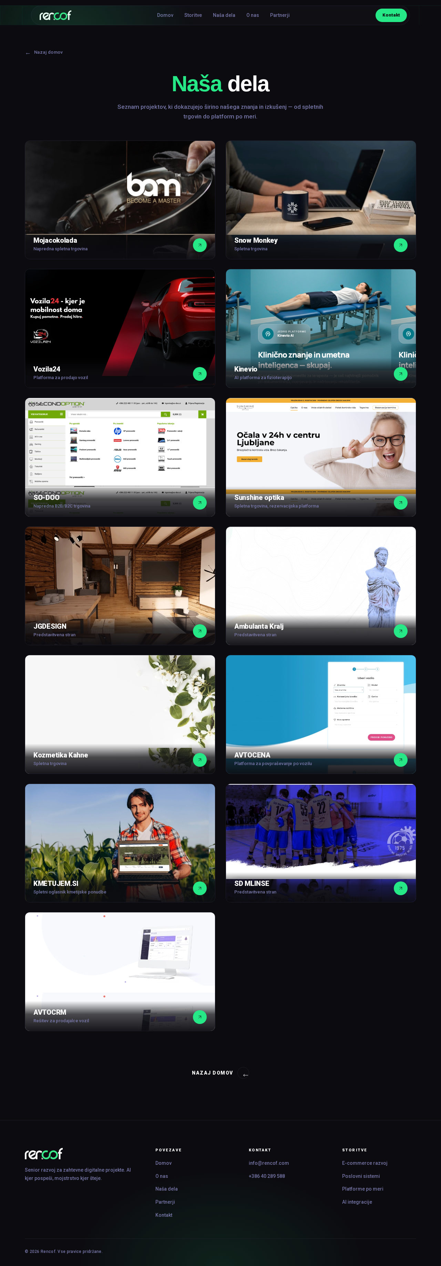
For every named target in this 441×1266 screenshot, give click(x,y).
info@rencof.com (269, 1163)
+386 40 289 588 (267, 1176)
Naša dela (224, 15)
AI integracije (357, 1202)
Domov (165, 15)
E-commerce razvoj (365, 1163)
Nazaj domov (44, 52)
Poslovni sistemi (361, 1176)
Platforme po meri (362, 1189)
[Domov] (55, 15)
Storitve (193, 15)
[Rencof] (80, 1153)
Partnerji (280, 15)
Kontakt (391, 15)
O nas (252, 15)
